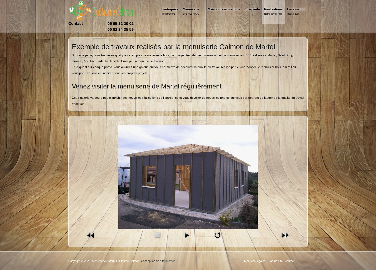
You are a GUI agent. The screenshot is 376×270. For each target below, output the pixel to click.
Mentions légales (254, 261)
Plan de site (275, 261)
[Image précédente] (91, 235)
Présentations (168, 13)
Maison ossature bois (224, 9)
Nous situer (293, 13)
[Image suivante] (285, 235)
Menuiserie (191, 9)
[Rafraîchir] (217, 235)
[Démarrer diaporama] (186, 235)
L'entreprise (169, 9)
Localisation (296, 9)
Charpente (252, 9)
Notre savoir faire (273, 13)
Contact (75, 23)
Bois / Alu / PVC (191, 13)
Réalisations (273, 9)
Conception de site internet (158, 261)
